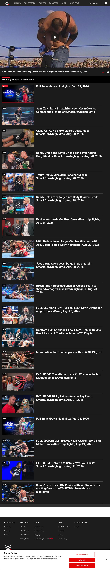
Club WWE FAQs (63, 527)
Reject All (82, 560)
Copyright (37, 535)
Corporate (7, 527)
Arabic (76, 527)
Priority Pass (24, 539)
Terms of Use (39, 527)
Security (60, 535)
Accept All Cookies (82, 565)
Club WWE (74, 3)
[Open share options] (107, 71)
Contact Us (61, 531)
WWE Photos (24, 535)
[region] (55, 560)
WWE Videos (24, 531)
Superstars (30, 3)
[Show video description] (103, 71)
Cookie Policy (62, 539)
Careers (7, 531)
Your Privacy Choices (41, 539)
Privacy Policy (39, 531)
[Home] (6, 3)
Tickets (42, 3)
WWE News (24, 527)
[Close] (106, 559)
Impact (6, 535)
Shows (17, 3)
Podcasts (53, 3)
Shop (64, 3)
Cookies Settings (82, 554)
